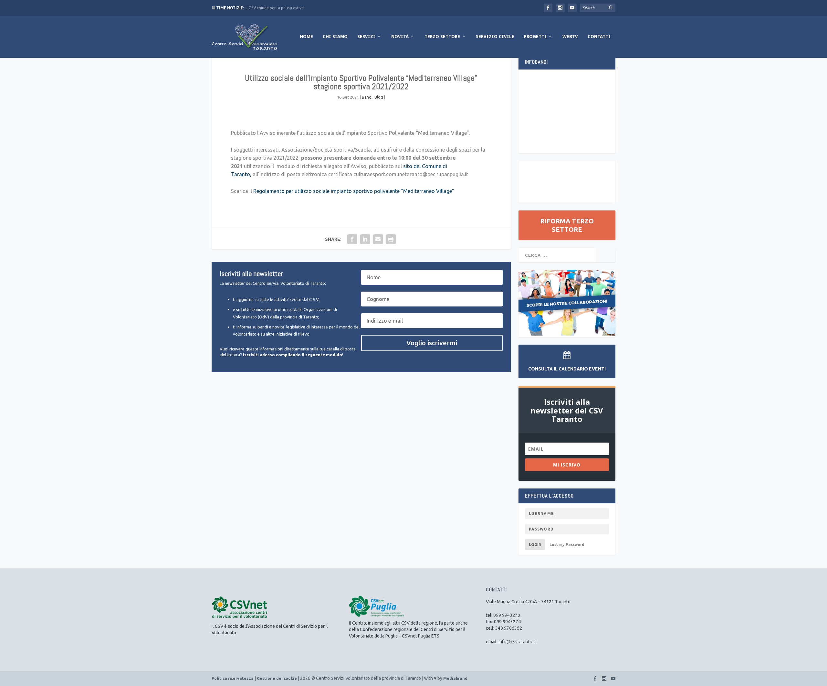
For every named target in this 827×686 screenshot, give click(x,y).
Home (306, 36)
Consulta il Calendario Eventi (567, 368)
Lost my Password (567, 544)
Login (535, 544)
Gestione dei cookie (277, 678)
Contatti (599, 36)
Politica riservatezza (233, 678)
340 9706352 (508, 628)
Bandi (367, 97)
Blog (378, 97)
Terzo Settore (442, 36)
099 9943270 (506, 615)
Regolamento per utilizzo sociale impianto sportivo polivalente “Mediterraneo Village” (353, 191)
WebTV (570, 36)
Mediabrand (455, 678)
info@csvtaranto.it (517, 641)
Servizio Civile (495, 36)
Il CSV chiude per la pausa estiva (275, 8)
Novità (400, 36)
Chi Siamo (335, 36)
